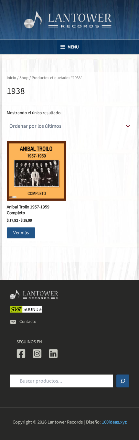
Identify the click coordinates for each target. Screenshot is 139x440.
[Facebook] (21, 353)
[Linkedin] (53, 353)
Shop (23, 78)
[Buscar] (122, 381)
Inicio (11, 78)
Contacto (27, 321)
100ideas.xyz (114, 422)
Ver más (21, 232)
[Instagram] (37, 353)
